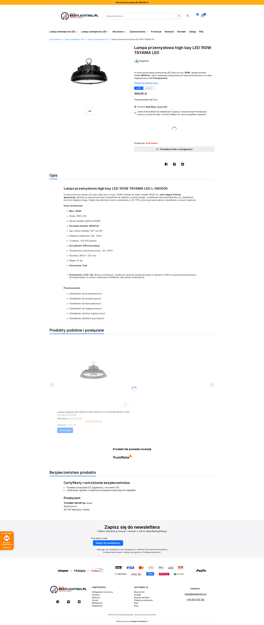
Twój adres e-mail (99, 538)
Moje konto (139, 592)
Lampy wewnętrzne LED (74, 39)
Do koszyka (65, 430)
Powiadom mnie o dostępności (176, 149)
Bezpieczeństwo (141, 597)
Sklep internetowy (131, 621)
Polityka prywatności (143, 600)
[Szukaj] (179, 16)
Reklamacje (97, 603)
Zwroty (95, 600)
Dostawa (96, 595)
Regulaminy (97, 606)
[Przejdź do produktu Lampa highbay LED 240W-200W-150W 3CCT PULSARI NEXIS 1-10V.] (93, 372)
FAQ (136, 603)
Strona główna (55, 39)
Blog (136, 606)
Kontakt (137, 595)
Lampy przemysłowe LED (97, 39)
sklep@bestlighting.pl (195, 594)
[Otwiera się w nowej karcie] (166, 164)
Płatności (96, 597)
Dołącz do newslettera (108, 543)
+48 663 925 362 (195, 599)
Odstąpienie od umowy (102, 592)
